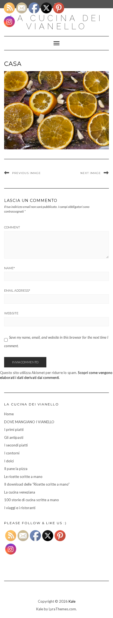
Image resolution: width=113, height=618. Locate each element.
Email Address (17, 290)
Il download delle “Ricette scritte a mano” (37, 484)
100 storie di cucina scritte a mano (31, 500)
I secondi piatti (16, 445)
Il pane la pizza (15, 468)
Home (9, 414)
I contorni (11, 453)
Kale (72, 601)
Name (9, 268)
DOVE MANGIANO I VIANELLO (29, 422)
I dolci (9, 461)
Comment (12, 227)
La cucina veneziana (19, 492)
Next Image (90, 173)
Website (11, 313)
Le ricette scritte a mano (23, 476)
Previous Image (26, 173)
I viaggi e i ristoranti (19, 508)
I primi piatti (14, 429)
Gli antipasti (13, 437)
